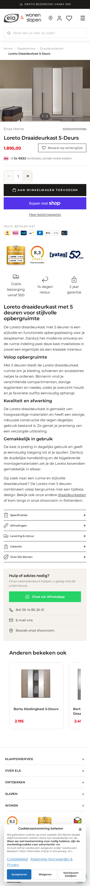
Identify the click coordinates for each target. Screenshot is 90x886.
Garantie (16, 546)
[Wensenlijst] (69, 18)
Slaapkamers (26, 48)
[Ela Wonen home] (22, 18)
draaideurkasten (72, 495)
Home (8, 48)
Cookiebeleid (17, 859)
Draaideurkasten (51, 48)
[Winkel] (50, 18)
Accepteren (19, 874)
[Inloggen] (59, 18)
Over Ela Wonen (21, 557)
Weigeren (45, 874)
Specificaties (18, 515)
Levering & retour (22, 536)
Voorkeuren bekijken (71, 874)
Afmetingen (18, 525)
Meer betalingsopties (45, 214)
